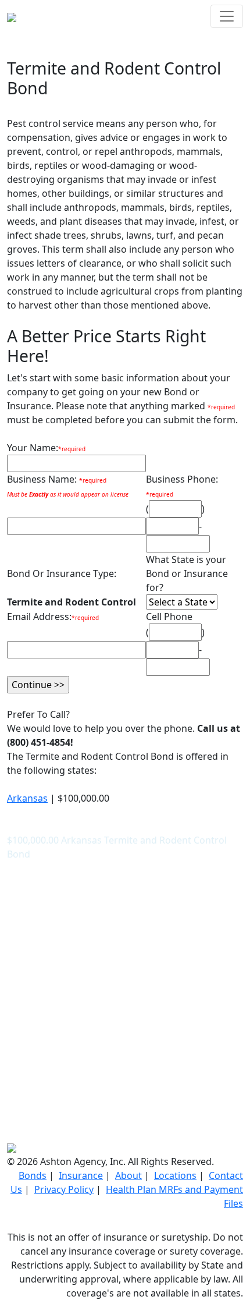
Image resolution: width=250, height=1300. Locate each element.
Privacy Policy (64, 1189)
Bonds (33, 1175)
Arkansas (27, 798)
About (128, 1175)
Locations (175, 1175)
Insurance (81, 1175)
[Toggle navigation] (226, 16)
